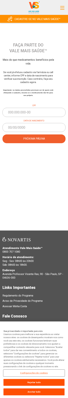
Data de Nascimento (34, 121)
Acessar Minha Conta (14, 306)
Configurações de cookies (34, 373)
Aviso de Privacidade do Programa (22, 300)
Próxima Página (34, 138)
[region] (34, 359)
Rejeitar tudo (34, 382)
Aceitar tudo (34, 392)
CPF (34, 105)
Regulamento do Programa (17, 295)
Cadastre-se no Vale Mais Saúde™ (37, 19)
